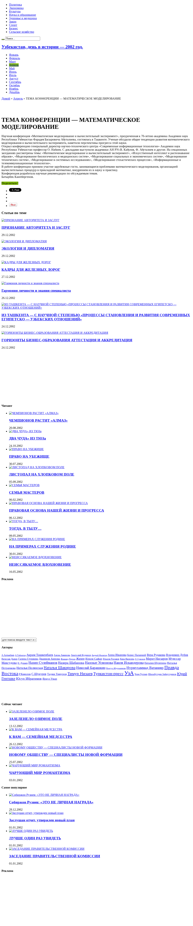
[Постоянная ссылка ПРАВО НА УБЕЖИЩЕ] (26, 449)
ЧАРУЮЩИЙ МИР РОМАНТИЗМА (39, 773)
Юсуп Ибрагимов (29, 678)
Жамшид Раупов (68, 659)
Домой (6, 98)
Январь (13, 54)
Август (13, 78)
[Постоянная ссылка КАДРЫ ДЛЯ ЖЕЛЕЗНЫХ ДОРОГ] (26, 262)
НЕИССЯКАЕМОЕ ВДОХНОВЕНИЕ (40, 565)
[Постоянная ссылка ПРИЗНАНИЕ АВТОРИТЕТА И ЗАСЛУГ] (30, 220)
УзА (129, 673)
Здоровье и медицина (23, 18)
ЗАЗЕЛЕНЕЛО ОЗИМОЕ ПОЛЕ (35, 719)
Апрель (14, 65)
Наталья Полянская (29, 668)
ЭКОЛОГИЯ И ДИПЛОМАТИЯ (28, 248)
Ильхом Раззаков (111, 659)
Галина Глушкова (28, 658)
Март (12, 61)
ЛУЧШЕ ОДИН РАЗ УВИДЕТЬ (35, 838)
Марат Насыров (157, 658)
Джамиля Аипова (49, 658)
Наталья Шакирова (59, 667)
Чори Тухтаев (141, 674)
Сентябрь (15, 82)
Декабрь (14, 92)
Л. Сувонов (140, 659)
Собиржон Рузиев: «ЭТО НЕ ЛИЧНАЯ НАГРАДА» (51, 802)
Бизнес (13, 28)
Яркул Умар (49, 678)
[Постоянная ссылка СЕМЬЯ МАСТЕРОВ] (24, 485)
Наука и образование (22, 14)
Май (12, 68)
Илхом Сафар (93, 658)
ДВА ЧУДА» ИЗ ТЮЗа (27, 438)
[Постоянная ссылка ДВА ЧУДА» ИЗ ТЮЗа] (25, 431)
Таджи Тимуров (57, 674)
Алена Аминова (62, 655)
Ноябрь (13, 88)
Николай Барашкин (90, 668)
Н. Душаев (23, 663)
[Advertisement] (46, 106)
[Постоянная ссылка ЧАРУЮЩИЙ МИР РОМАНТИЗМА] (34, 765)
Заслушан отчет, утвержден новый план (42, 820)
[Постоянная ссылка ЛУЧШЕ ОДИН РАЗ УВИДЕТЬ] (31, 830)
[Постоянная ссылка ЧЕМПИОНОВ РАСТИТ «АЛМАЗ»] (34, 413)
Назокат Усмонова (99, 663)
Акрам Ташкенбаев (39, 655)
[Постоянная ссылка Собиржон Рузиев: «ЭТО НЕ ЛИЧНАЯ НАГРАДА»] (44, 794)
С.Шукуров (38, 674)
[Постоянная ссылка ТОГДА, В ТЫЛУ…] (23, 521)
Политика (15, 4)
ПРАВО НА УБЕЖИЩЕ (29, 456)
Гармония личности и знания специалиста (36, 291)
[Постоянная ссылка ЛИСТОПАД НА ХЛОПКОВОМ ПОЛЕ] (36, 467)
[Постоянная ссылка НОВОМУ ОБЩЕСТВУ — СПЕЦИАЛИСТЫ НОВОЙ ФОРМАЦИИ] (55, 747)
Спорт (13, 25)
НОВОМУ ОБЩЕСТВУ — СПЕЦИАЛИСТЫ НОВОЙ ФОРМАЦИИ (66, 755)
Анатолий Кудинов (81, 655)
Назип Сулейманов (42, 663)
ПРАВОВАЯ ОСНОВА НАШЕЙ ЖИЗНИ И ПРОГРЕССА (56, 510)
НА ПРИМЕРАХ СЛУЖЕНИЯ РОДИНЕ (42, 546)
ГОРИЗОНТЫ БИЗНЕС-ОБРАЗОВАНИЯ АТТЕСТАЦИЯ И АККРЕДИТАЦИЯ (67, 340)
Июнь (13, 71)
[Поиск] (3, 39)
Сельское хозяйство (21, 31)
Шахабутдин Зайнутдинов (162, 674)
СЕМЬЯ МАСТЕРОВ (26, 492)
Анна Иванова (117, 654)
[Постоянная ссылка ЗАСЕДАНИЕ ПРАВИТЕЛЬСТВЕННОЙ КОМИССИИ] (46, 848)
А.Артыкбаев (8, 655)
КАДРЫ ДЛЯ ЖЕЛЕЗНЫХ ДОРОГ (31, 270)
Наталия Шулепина (155, 663)
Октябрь (14, 85)
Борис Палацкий (136, 655)
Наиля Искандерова (129, 663)
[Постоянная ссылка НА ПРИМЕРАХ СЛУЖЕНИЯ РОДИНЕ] (37, 539)
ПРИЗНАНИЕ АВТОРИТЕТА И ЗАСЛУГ (36, 228)
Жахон (80, 658)
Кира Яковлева (127, 659)
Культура (15, 11)
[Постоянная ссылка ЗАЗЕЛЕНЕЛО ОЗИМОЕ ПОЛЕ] (31, 711)
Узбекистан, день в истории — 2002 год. (42, 46)
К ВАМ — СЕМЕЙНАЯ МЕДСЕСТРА (40, 737)
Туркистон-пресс (108, 673)
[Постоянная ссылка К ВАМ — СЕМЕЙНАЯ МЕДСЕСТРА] (35, 729)
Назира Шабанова (71, 663)
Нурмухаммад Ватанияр (145, 668)
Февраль (14, 58)
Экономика (16, 8)
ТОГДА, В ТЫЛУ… (25, 529)
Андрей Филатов (99, 655)
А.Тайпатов (20, 655)
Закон (12, 21)
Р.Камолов (25, 674)
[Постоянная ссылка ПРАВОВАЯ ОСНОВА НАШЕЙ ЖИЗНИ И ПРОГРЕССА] (48, 503)
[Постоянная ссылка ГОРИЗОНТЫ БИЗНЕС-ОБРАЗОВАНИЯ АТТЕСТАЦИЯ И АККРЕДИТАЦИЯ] (55, 332)
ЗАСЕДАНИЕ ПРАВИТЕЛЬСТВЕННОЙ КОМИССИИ (54, 856)
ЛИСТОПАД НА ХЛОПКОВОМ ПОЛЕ (41, 474)
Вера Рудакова (156, 654)
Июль (12, 75)
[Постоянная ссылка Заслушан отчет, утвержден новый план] (36, 813)
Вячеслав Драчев (10, 659)
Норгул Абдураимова (116, 668)
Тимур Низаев (80, 673)
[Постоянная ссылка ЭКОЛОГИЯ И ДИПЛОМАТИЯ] (24, 241)
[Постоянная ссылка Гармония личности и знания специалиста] (30, 283)
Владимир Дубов (177, 654)
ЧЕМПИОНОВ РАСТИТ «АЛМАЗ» (38, 420)
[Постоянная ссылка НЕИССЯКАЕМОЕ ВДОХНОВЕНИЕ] (35, 557)
